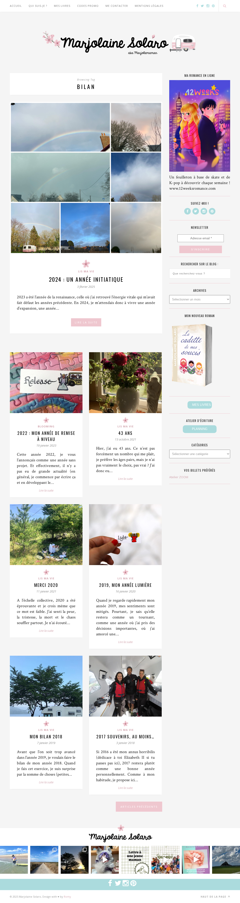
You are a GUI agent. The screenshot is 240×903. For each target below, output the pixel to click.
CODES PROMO (88, 5)
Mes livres (62, 5)
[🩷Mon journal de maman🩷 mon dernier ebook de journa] (196, 860)
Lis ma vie (86, 271)
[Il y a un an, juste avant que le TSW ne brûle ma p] (14, 860)
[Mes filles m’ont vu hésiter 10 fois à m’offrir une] (105, 860)
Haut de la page (214, 896)
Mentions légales (149, 5)
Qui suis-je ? (38, 5)
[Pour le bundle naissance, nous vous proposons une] (135, 860)
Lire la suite (46, 490)
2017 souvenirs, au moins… (125, 736)
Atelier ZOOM (178, 477)
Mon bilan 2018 (46, 736)
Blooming (46, 426)
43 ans (125, 433)
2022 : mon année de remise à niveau (46, 436)
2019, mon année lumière (125, 585)
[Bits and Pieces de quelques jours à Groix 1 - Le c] (75, 860)
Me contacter (116, 5)
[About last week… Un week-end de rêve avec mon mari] (226, 860)
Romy (67, 896)
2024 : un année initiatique (86, 279)
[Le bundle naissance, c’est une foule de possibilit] (165, 860)
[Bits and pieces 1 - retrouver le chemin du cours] (44, 860)
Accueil (16, 5)
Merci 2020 (46, 585)
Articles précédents (139, 806)
